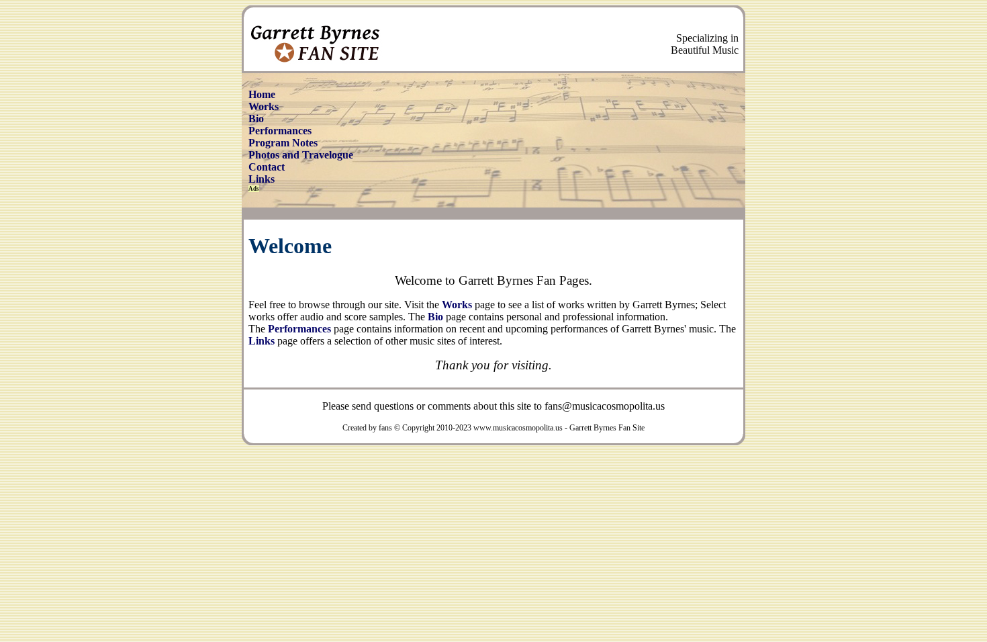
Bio (256, 118)
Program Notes (283, 142)
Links (261, 179)
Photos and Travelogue (300, 154)
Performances (280, 130)
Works (263, 106)
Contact (266, 167)
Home (261, 94)
